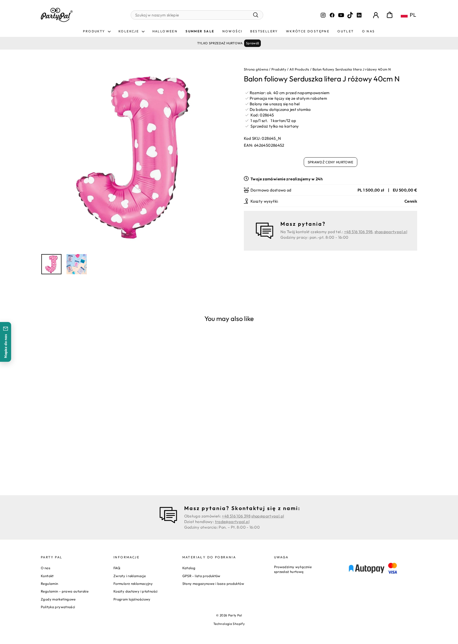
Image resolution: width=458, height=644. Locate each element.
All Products (299, 69)
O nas (368, 31)
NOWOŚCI (232, 31)
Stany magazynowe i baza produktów (213, 583)
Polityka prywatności (58, 607)
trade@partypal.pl (232, 521)
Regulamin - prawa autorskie (65, 591)
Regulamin (49, 583)
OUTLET (345, 31)
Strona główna (256, 69)
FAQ (116, 568)
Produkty (95, 31)
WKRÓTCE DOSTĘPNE (307, 31)
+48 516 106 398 (358, 231)
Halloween (165, 31)
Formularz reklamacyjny (133, 583)
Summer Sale (200, 31)
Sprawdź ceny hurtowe (331, 162)
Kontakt (47, 576)
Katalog (189, 568)
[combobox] (197, 15)
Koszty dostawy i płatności (135, 591)
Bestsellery (264, 31)
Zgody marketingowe (58, 599)
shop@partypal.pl (391, 231)
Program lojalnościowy (132, 599)
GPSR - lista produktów (201, 576)
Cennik (410, 201)
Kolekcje (129, 31)
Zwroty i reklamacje (129, 576)
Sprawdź (252, 43)
